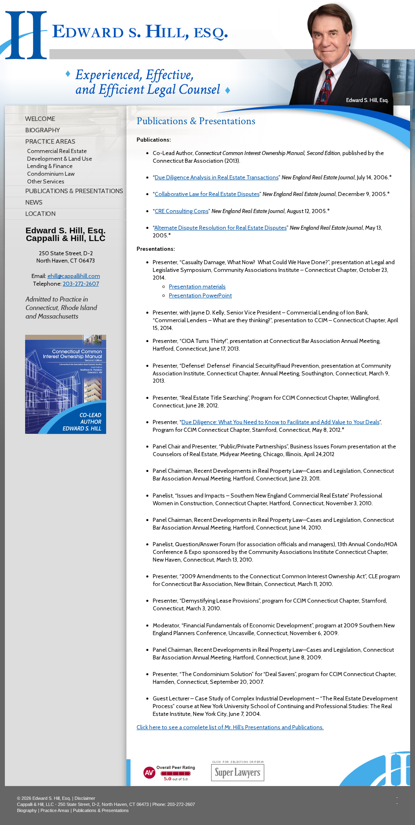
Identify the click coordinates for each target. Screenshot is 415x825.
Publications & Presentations (101, 810)
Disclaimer (85, 798)
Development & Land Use (59, 158)
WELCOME (40, 119)
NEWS (34, 202)
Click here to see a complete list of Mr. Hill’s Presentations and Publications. (230, 727)
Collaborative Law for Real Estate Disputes (207, 194)
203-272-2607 (81, 283)
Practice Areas (55, 810)
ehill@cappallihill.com (73, 276)
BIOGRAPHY (42, 130)
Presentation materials (197, 286)
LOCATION (40, 214)
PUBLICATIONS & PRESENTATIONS (74, 191)
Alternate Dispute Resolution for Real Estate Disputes (220, 227)
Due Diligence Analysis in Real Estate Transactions (216, 177)
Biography (27, 810)
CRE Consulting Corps (181, 211)
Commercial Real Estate (57, 151)
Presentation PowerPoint (200, 295)
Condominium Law (51, 173)
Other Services (45, 181)
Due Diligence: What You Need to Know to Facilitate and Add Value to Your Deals (280, 422)
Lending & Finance (50, 166)
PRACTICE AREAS (50, 141)
